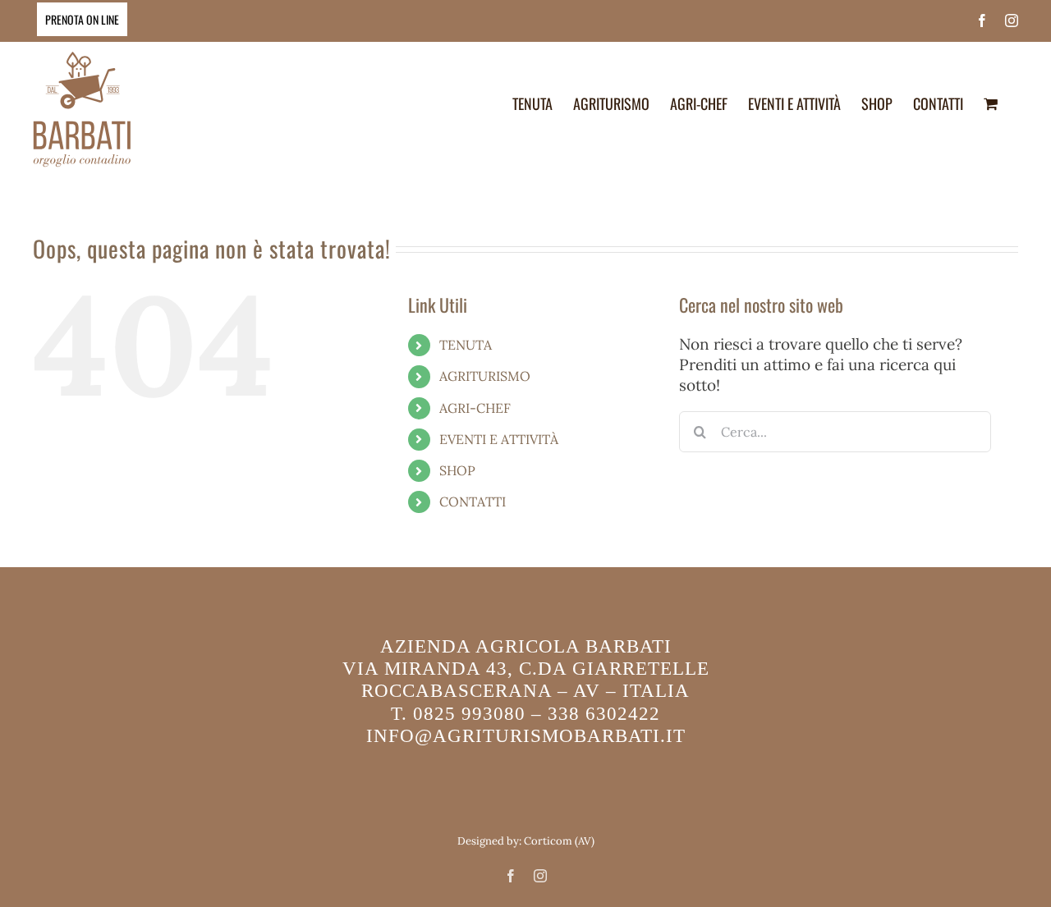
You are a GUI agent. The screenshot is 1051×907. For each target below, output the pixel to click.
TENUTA (465, 345)
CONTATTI (472, 501)
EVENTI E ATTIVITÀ (498, 439)
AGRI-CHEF (475, 408)
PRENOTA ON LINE (82, 19)
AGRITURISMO (484, 376)
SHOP (457, 470)
